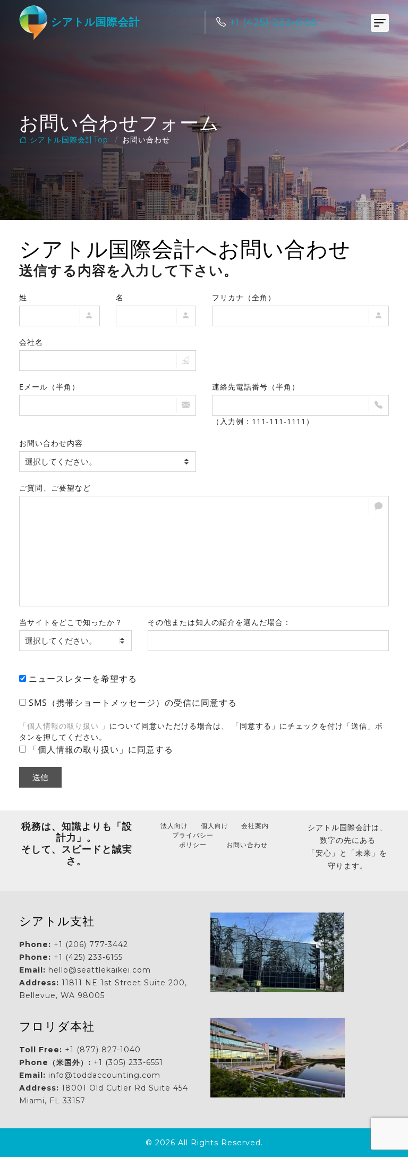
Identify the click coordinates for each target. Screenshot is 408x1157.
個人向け (214, 826)
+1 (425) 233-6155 (272, 22)
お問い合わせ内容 (51, 443)
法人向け (174, 826)
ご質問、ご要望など (55, 488)
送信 (40, 777)
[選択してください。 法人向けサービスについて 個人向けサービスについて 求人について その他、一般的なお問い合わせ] (107, 461)
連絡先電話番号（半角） (256, 387)
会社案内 (255, 826)
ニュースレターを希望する (83, 679)
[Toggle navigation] (380, 23)
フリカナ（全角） (244, 297)
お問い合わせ (247, 845)
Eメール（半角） (49, 387)
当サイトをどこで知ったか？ (71, 622)
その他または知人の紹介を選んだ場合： (219, 622)
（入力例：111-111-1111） (263, 421)
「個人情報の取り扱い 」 (64, 726)
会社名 (31, 342)
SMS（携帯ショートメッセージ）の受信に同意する (133, 702)
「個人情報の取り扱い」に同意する (101, 749)
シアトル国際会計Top (67, 140)
